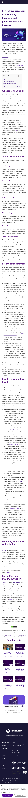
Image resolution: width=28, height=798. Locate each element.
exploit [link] (10, 599)
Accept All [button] (7, 795)
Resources (4, 761)
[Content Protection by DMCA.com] (14, 626)
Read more (13, 791)
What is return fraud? (9, 78)
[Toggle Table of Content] (19, 76)
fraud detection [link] (19, 273)
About (3, 768)
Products (4, 745)
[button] (14, 792)
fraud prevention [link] (14, 508)
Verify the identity (14, 429)
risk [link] (16, 130)
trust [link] (8, 572)
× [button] (26, 785)
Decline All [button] (20, 795)
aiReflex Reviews (14, 773)
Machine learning (12, 335)
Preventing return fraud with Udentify (12, 86)
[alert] (14, 791)
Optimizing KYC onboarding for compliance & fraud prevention (20, 686)
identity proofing (16, 582)
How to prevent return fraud (10, 83)
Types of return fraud (8, 79)
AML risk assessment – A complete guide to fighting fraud (7, 686)
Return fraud (5, 57)
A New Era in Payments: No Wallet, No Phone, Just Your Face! (7, 654)
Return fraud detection (9, 81)
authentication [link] (5, 584)
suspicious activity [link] (13, 444)
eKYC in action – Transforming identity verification (20, 654)
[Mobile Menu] (26, 2)
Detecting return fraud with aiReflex (12, 85)
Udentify (4, 582)
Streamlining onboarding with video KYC (20, 669)
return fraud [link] (20, 65)
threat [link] (12, 387)
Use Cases (4, 748)
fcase (3, 758)
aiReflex (4, 550)
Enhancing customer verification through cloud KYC (8, 670)
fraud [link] (7, 110)
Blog (3, 765)
